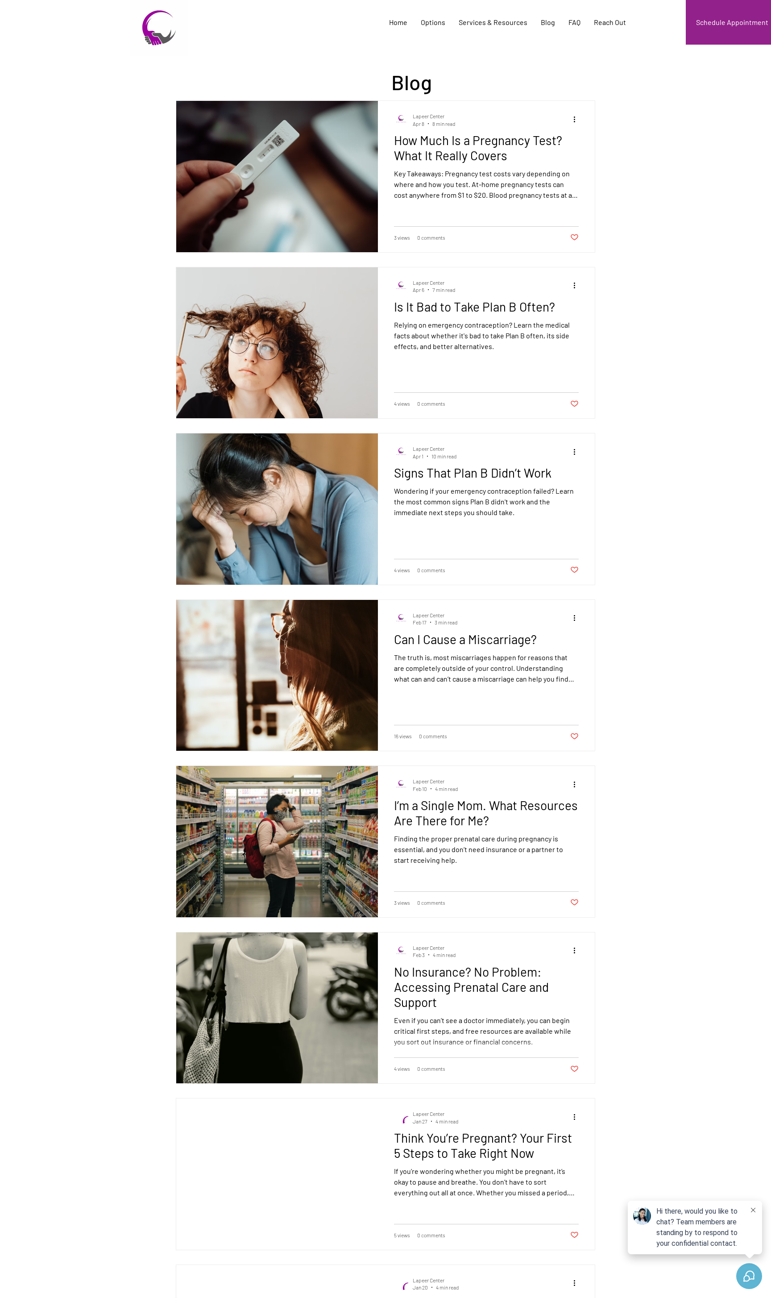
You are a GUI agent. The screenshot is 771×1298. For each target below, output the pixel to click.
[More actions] (577, 119)
